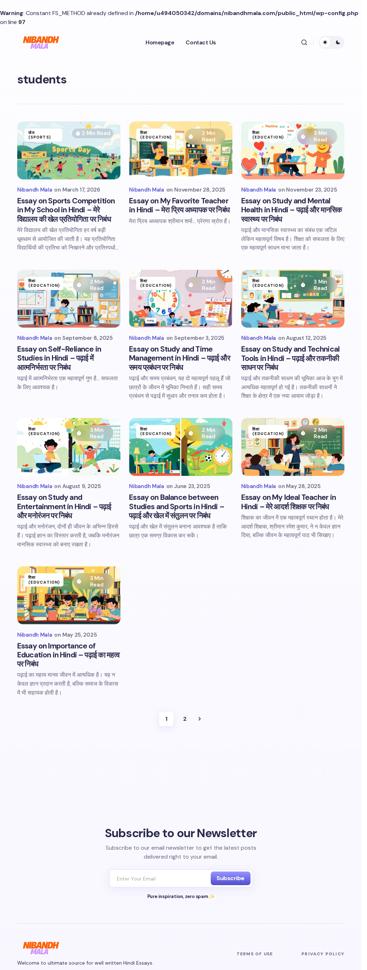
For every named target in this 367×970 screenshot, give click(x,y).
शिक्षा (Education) (156, 135)
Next (199, 719)
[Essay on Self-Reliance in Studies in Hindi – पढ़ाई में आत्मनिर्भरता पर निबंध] (68, 299)
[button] (304, 42)
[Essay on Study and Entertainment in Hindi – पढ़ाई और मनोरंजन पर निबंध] (68, 447)
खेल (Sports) (39, 135)
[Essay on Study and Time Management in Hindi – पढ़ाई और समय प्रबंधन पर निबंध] (180, 299)
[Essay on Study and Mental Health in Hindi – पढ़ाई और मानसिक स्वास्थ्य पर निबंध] (292, 150)
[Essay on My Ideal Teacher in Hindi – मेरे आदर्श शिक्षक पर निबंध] (292, 447)
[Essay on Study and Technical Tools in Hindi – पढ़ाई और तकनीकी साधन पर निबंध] (292, 299)
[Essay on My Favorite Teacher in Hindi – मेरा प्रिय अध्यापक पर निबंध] (180, 150)
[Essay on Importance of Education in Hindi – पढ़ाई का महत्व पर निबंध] (68, 595)
